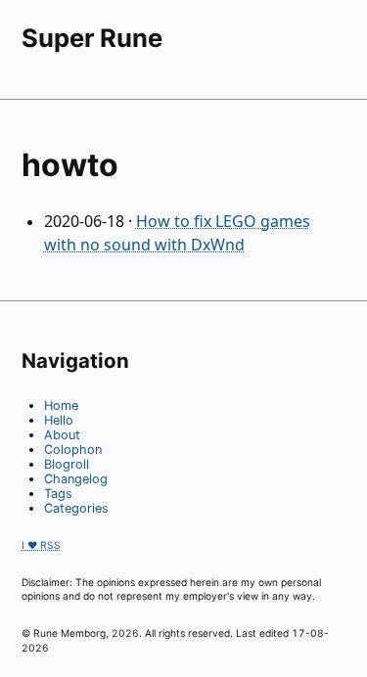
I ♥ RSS (41, 545)
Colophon (73, 449)
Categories (76, 508)
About (62, 435)
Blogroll (66, 464)
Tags (58, 493)
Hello (58, 420)
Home (61, 405)
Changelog (76, 479)
